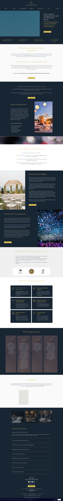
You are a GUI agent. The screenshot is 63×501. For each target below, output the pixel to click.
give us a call (37, 155)
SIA (26, 66)
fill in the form (42, 155)
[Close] (61, 499)
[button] (31, 8)
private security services (17, 384)
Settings (55, 499)
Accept (59, 499)
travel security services (20, 303)
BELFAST (29, 479)
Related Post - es (31, 73)
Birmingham (28, 386)
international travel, (38, 67)
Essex (48, 384)
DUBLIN (33, 479)
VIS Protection (32, 191)
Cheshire (36, 386)
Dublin (29, 55)
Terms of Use (25, 497)
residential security (45, 316)
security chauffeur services (43, 303)
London (25, 55)
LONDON (26, 479)
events (33, 67)
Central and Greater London (42, 384)
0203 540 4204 (32, 489)
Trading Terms (33, 497)
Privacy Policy (31, 499)
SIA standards (38, 257)
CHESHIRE (36, 479)
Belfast (42, 386)
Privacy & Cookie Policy (29, 497)
